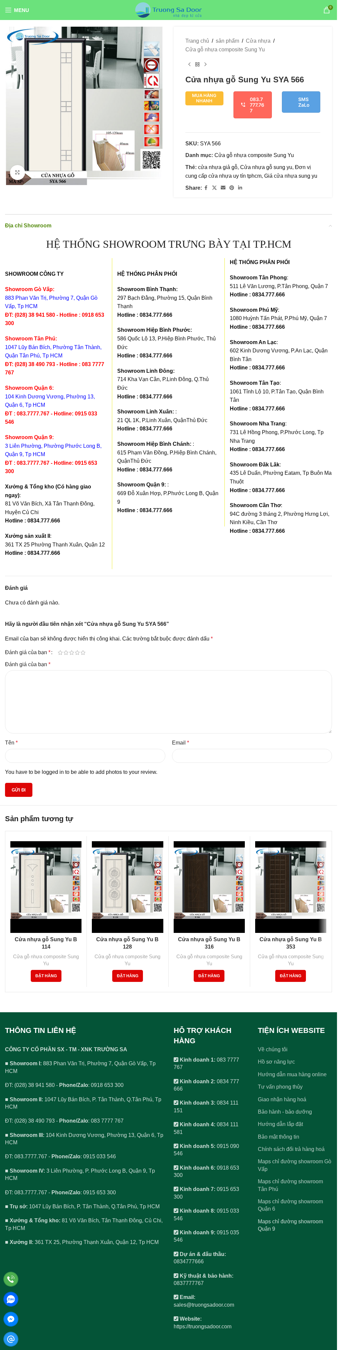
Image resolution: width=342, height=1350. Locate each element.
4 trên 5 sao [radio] (77, 652)
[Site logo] (168, 9)
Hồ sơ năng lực (276, 1062)
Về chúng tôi (273, 1049)
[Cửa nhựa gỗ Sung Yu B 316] (209, 887)
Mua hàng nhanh (204, 98)
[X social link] (214, 187)
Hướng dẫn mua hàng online (292, 1074)
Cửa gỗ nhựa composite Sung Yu (225, 49)
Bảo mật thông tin (278, 1137)
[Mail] (10, 1339)
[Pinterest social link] (231, 187)
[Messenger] (10, 1319)
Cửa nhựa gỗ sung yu (266, 167)
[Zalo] (10, 1299)
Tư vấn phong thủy (280, 1087)
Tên (11, 743)
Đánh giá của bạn (27, 652)
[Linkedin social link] (240, 187)
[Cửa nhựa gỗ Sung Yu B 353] (290, 887)
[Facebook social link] (206, 187)
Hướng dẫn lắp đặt (280, 1124)
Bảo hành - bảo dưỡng (285, 1112)
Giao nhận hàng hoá (282, 1099)
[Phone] (10, 1279)
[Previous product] (189, 64)
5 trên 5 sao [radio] (83, 652)
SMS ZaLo (304, 102)
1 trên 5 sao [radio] (60, 652)
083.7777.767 (257, 104)
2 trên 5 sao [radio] (66, 652)
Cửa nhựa (258, 41)
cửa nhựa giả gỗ (217, 167)
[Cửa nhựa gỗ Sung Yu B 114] (45, 887)
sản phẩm (227, 41)
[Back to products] (197, 64)
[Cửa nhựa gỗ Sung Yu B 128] (127, 887)
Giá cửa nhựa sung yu (290, 176)
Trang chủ (197, 41)
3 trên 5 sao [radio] (71, 652)
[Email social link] (223, 187)
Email (180, 743)
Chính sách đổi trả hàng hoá (291, 1149)
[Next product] (205, 64)
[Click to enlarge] (17, 172)
